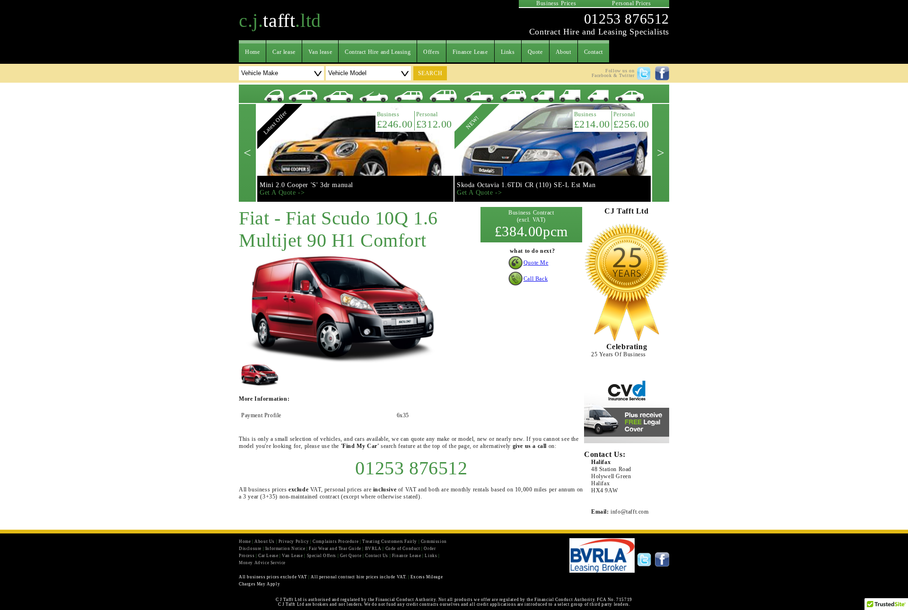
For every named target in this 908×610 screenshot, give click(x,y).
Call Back (536, 278)
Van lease (320, 52)
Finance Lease (470, 52)
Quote (535, 52)
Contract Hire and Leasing (377, 52)
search (430, 73)
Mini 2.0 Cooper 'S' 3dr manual (306, 185)
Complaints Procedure (335, 541)
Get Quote (350, 555)
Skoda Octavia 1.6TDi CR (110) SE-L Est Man (526, 185)
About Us (264, 541)
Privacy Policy (294, 541)
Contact (593, 52)
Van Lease (292, 555)
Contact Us (376, 555)
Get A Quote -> (282, 192)
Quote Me (536, 262)
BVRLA (373, 548)
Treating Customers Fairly (389, 541)
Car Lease (268, 555)
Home (252, 52)
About (563, 52)
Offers (431, 52)
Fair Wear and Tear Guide (335, 548)
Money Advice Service (262, 562)
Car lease (283, 52)
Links (508, 52)
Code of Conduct (402, 548)
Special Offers (321, 555)
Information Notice (285, 548)
